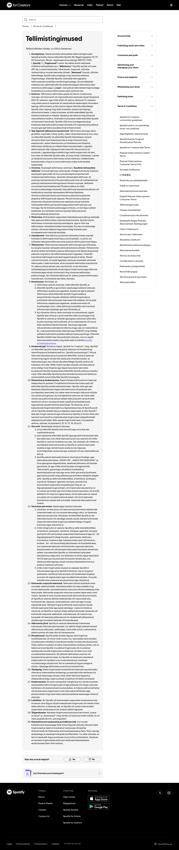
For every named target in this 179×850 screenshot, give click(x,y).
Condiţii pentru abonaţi (131, 260)
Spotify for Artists (72, 816)
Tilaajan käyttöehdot (130, 210)
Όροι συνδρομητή (129, 229)
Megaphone (69, 803)
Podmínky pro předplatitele (134, 180)
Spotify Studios (70, 809)
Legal (9, 844)
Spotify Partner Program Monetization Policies (132, 141)
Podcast (99, 5)
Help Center (69, 796)
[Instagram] (169, 793)
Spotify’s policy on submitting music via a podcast (134, 127)
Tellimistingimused (129, 204)
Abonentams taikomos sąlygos (135, 244)
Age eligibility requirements (134, 133)
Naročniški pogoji (128, 271)
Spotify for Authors (72, 822)
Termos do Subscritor (130, 255)
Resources (79, 5)
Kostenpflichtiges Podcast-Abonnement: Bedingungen (134, 222)
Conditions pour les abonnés (134, 215)
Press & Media (45, 803)
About (41, 796)
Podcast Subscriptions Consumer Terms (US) (131, 163)
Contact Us (43, 816)
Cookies (55, 844)
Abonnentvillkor (128, 282)
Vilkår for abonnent (129, 185)
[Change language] (171, 5)
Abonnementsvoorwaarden (134, 190)
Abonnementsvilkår (130, 250)
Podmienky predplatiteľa (132, 266)
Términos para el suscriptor (133, 276)
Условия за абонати (130, 169)
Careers (42, 809)
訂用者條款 (125, 174)
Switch (110, 5)
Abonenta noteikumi (130, 239)
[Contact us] (99, 773)
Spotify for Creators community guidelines (131, 118)
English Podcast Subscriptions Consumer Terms (134, 198)
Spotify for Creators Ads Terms (135, 147)
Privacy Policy (40, 844)
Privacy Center (23, 844)
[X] (160, 793)
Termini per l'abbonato (131, 234)
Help (118, 5)
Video (90, 5)
